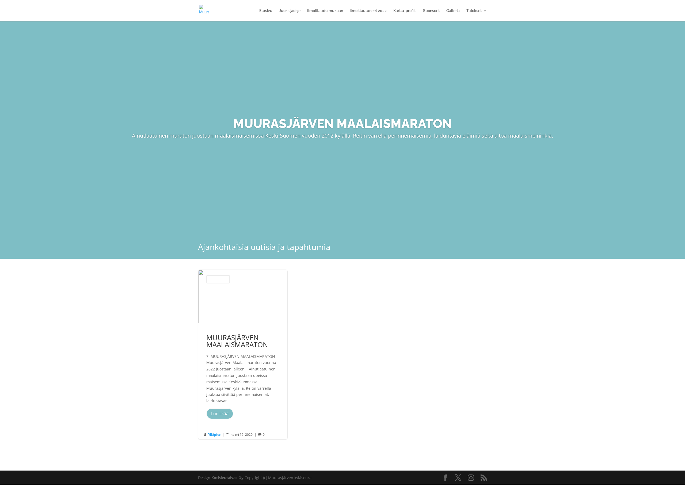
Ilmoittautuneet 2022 (368, 11)
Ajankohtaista (218, 279)
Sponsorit (431, 11)
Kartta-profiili (404, 11)
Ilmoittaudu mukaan (325, 11)
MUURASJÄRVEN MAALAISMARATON (242, 354)
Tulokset (474, 11)
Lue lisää (220, 413)
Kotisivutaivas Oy (227, 477)
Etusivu (265, 11)
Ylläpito (214, 434)
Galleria (453, 11)
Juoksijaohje (289, 11)
